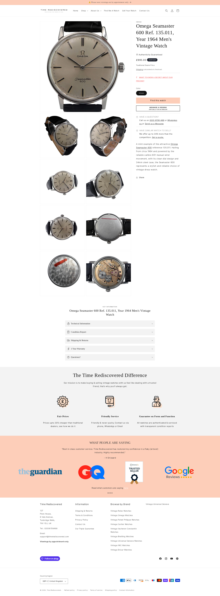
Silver (143, 93)
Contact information (126, 590)
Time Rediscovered (54, 590)
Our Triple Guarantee (84, 529)
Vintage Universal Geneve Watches (126, 541)
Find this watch (158, 100)
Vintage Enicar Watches (121, 550)
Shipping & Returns (84, 511)
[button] (84, 10)
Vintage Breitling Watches (122, 536)
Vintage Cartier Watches (121, 524)
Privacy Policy (81, 520)
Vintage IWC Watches (120, 545)
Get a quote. (158, 137)
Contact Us (80, 524)
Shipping (139, 69)
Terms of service (96, 590)
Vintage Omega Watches (122, 515)
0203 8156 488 (157, 120)
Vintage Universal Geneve (157, 504)
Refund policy (69, 590)
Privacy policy (82, 590)
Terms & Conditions (84, 515)
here (126, 488)
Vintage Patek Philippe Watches (125, 520)
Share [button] (141, 177)
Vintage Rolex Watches (121, 511)
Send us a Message (154, 124)
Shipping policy (111, 590)
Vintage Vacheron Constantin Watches (124, 530)
